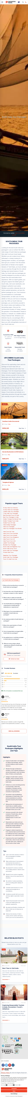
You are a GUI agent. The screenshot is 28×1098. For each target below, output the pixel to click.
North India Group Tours (10, 548)
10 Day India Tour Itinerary (10, 507)
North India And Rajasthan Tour (12, 546)
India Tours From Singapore (11, 537)
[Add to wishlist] (25, 404)
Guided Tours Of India (9, 523)
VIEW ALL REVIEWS (14, 731)
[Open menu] (2, 2)
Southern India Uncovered (10, 421)
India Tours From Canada (10, 535)
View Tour (21, 428)
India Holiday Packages (9, 524)
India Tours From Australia (10, 533)
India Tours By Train (8, 531)
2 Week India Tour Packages (11, 511)
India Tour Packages (8, 526)
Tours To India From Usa (10, 559)
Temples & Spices (8, 482)
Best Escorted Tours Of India (11, 515)
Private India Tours (8, 552)
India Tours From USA (9, 541)
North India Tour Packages (10, 550)
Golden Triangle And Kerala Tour (12, 519)
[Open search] (23, 2)
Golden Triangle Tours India (10, 521)
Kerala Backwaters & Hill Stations (13, 452)
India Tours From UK (9, 539)
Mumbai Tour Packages (9, 545)
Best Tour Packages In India (11, 517)
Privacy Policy (5, 1072)
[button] (14, 703)
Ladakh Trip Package (9, 543)
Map (9, 424)
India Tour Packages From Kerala (12, 528)
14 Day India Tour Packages (11, 509)
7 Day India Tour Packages (10, 513)
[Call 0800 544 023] (26, 2)
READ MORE (5, 979)
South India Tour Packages (10, 557)
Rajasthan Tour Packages (10, 555)
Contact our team (14, 658)
